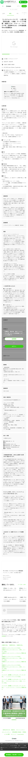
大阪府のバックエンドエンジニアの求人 (11, 648)
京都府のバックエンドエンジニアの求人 (11, 665)
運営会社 (13, 705)
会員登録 (24, 6)
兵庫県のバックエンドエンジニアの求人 (11, 656)
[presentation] (14, 9)
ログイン (19, 6)
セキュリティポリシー (6, 707)
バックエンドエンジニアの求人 (13, 676)
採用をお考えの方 (6, 705)
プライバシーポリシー (20, 705)
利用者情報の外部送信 (16, 707)
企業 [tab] (3, 13)
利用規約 (24, 707)
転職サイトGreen (4, 719)
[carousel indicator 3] (14, 695)
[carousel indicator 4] (15, 695)
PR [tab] (17, 13)
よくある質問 (7, 710)
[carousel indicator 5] (16, 695)
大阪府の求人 (5, 645)
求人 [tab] (10, 13)
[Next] (24, 44)
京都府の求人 (20, 645)
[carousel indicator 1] (11, 695)
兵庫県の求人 (12, 645)
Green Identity (20, 710)
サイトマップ (13, 710)
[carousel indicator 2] (12, 695)
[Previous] (3, 44)
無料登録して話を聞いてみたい (14, 754)
